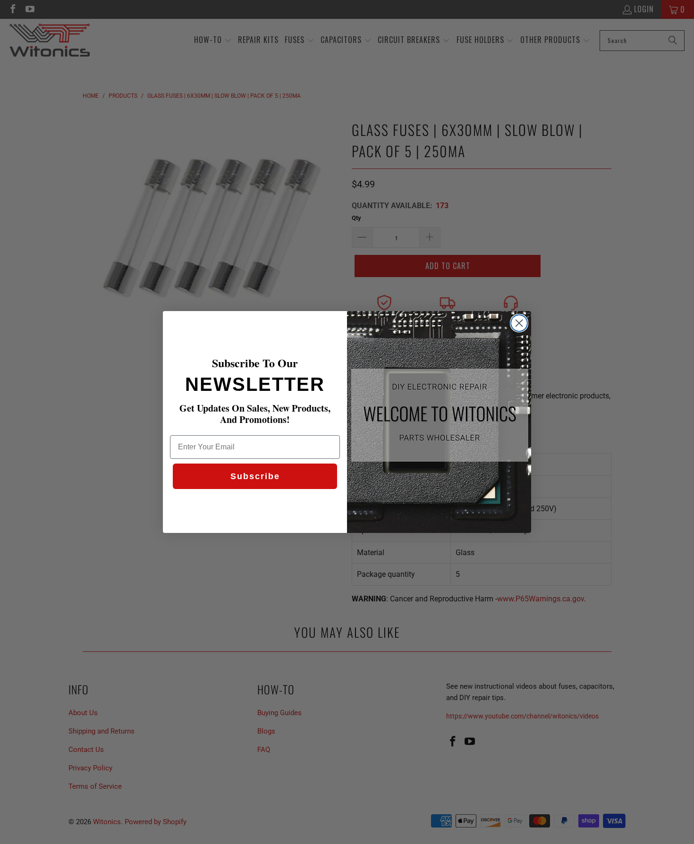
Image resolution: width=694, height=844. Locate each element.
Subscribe (255, 476)
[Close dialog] (519, 323)
